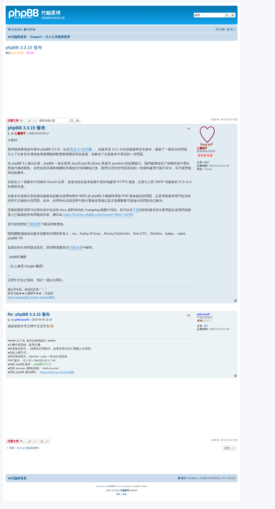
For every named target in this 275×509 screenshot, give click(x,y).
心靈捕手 (202, 148)
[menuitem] (30, 29)
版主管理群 (18, 52)
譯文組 (30, 52)
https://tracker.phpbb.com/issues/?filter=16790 (98, 215)
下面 (136, 210)
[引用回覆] (188, 128)
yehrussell (203, 314)
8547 (206, 162)
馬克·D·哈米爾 (81, 149)
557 (206, 325)
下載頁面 (34, 224)
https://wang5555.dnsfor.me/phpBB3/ (31, 297)
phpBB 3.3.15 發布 (24, 47)
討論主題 (76, 247)
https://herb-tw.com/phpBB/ (57, 372)
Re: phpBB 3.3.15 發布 (29, 314)
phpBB (111, 486)
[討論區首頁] (24, 13)
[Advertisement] (122, 86)
